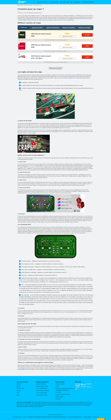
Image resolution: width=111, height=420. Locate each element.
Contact (57, 386)
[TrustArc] (89, 386)
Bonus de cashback (69, 27)
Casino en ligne (20, 5)
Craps (31, 5)
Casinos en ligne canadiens (42, 390)
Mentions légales (59, 396)
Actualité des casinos (41, 384)
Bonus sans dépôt (85, 27)
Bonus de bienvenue (53, 27)
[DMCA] (83, 384)
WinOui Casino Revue (67, 36)
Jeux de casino (26, 5)
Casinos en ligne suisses (42, 395)
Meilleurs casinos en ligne (42, 386)
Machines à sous (20, 388)
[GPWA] (78, 384)
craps (20, 75)
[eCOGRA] (83, 386)
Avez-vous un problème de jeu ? (62, 394)
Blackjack (19, 384)
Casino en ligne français (41, 388)
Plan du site (58, 398)
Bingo (18, 395)
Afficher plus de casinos (55, 68)
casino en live (71, 76)
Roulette (18, 386)
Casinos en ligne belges (41, 392)
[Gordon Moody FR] (78, 386)
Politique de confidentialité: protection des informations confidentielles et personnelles (65, 390)
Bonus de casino (37, 27)
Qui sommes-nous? (59, 384)
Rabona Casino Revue (67, 47)
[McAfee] (89, 384)
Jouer (88, 35)
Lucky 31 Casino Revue (67, 58)
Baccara (18, 390)
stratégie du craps (24, 368)
